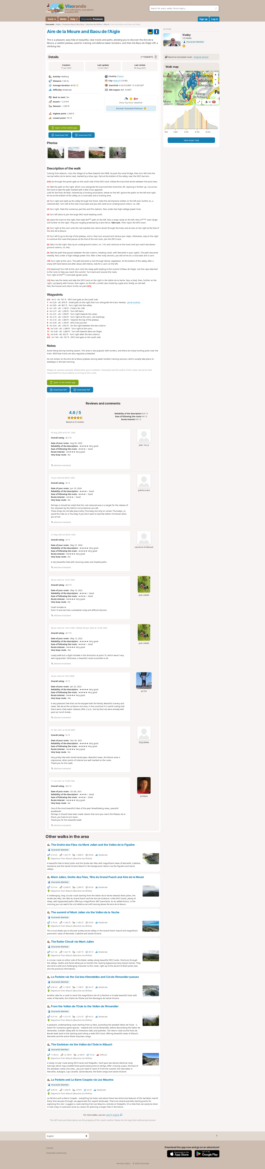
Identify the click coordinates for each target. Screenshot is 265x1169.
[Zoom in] (215, 74)
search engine (113, 1115)
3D (212, 102)
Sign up (203, 19)
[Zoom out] (215, 79)
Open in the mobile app (66, 127)
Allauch (116, 80)
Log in (214, 19)
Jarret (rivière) (133, 302)
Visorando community (56, 1153)
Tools (50, 19)
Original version (201, 57)
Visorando (50, 24)
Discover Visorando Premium (129, 108)
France (120, 76)
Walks (63, 19)
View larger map (191, 140)
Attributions (168, 104)
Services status (123, 1163)
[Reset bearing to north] (215, 84)
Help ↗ (74, 19)
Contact (49, 1148)
